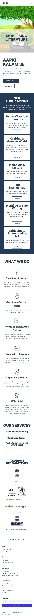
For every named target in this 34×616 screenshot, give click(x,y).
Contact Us (5, 571)
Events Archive (6, 549)
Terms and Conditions (8, 586)
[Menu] (31, 3)
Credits (4, 592)
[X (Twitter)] (15, 539)
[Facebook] (13, 539)
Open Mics (5, 552)
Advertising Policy (7, 590)
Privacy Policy (6, 584)
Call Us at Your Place (8, 573)
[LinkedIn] (23, 539)
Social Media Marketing (17, 431)
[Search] (28, 2)
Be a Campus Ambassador (10, 575)
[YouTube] (18, 539)
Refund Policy (6, 588)
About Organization (8, 562)
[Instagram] (10, 539)
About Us (5, 560)
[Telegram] (20, 539)
